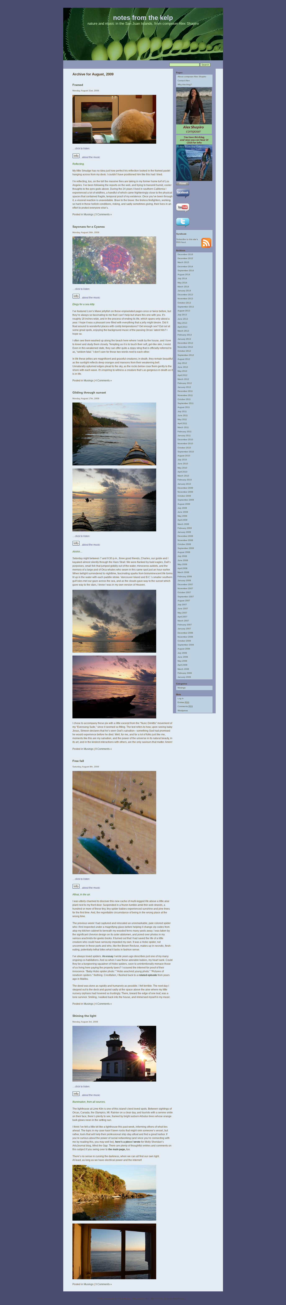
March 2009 (183, 524)
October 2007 (184, 592)
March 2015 (183, 262)
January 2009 (184, 532)
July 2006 (182, 653)
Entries (183, 702)
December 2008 (185, 536)
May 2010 (182, 468)
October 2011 (184, 399)
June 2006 (183, 657)
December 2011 (185, 391)
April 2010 (182, 472)
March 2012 (183, 379)
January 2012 (184, 387)
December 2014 (185, 266)
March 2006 (183, 669)
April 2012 (182, 375)
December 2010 (185, 439)
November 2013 (185, 298)
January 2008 (184, 580)
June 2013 (183, 319)
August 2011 (184, 407)
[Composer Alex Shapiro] (194, 133)
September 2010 (186, 451)
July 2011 (182, 411)
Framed (77, 84)
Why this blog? (185, 84)
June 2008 (183, 560)
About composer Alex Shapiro (192, 76)
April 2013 (182, 327)
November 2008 (185, 540)
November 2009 (185, 492)
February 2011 (185, 431)
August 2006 (184, 649)
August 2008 (184, 552)
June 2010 (183, 463)
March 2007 (183, 621)
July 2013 (182, 315)
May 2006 (182, 661)
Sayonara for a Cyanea (88, 226)
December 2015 (185, 258)
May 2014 (182, 282)
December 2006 (185, 633)
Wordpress (183, 710)
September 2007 (186, 596)
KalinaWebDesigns (176, 1298)
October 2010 (184, 448)
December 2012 (185, 343)
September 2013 (186, 307)
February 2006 (185, 673)
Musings (88, 214)
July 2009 (182, 508)
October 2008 (184, 544)
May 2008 (182, 564)
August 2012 (184, 359)
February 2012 (185, 383)
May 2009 (182, 516)
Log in (181, 698)
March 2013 (183, 331)
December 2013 (185, 294)
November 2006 (185, 637)
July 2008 (182, 556)
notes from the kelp (143, 17)
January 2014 (184, 290)
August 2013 (184, 311)
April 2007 (182, 617)
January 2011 (184, 435)
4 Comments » (103, 380)
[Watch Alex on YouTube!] (182, 213)
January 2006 (184, 677)
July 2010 (182, 459)
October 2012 (184, 351)
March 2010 (183, 476)
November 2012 (185, 347)
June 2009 (183, 512)
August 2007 (184, 600)
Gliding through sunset (89, 392)
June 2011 (183, 415)
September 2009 (186, 500)
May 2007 (182, 613)
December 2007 (185, 584)
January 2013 (184, 339)
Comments (185, 706)
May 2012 (182, 371)
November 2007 (185, 588)
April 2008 (182, 568)
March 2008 (183, 572)
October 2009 (184, 496)
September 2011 (186, 403)
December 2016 (185, 254)
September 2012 (186, 355)
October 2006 (184, 641)
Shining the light (84, 1015)
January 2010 (184, 484)
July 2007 (182, 604)
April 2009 (182, 520)
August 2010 (184, 455)
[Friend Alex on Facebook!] (182, 199)
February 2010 (185, 480)
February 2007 (185, 624)
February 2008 (185, 576)
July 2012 (182, 363)
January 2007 (184, 628)
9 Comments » (103, 748)
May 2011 (182, 419)
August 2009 (184, 504)
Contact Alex (184, 80)
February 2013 (185, 335)
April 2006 (182, 665)
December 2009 (185, 488)
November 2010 (185, 443)
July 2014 (182, 278)
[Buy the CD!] (194, 180)
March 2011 (183, 427)
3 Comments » (103, 214)
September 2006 (186, 645)
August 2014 (184, 274)
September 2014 (186, 270)
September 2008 (186, 548)
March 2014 (183, 286)
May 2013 (182, 323)
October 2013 (184, 303)
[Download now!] (182, 184)
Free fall (78, 761)
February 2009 (185, 528)
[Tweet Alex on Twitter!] (182, 228)
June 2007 (183, 608)
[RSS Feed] (206, 247)
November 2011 (185, 395)
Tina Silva (150, 1298)
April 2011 (182, 423)
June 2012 (183, 367)
